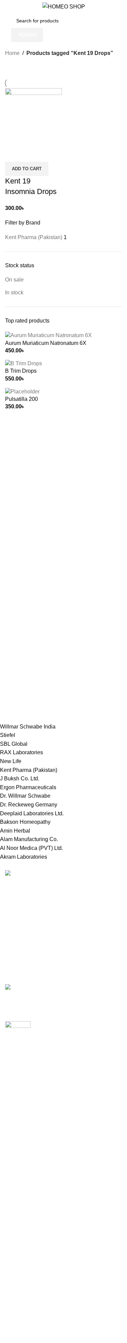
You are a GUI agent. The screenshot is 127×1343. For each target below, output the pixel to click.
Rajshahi (16, 1151)
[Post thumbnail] (63, 991)
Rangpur (15, 1164)
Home (12, 53)
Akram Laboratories (23, 857)
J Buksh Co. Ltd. (19, 778)
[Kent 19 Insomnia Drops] (33, 116)
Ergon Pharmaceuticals (28, 787)
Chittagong (18, 1101)
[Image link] (26, 874)
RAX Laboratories (21, 752)
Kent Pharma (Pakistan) (28, 770)
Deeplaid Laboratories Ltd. (32, 813)
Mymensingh (20, 1139)
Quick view (31, 153)
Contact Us (18, 1244)
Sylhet (12, 1177)
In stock (14, 292)
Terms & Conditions (28, 1231)
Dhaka (13, 1088)
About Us (16, 1269)
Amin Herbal (15, 831)
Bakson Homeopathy (25, 822)
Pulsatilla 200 (21, 399)
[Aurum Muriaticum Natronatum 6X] (48, 335)
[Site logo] (63, 6)
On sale (14, 280)
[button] (26, 169)
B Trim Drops (21, 371)
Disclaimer (18, 1295)
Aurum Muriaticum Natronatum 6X (45, 343)
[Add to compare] (13, 153)
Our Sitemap (20, 1256)
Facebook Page (24, 1336)
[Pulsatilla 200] (22, 391)
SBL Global (13, 744)
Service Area (20, 1282)
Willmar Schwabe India (28, 726)
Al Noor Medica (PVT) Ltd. (31, 848)
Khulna (13, 1126)
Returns (14, 1218)
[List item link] (63, 926)
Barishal (15, 1113)
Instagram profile (25, 1323)
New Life (10, 761)
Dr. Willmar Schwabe (25, 796)
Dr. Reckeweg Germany (28, 804)
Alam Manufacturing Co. (29, 839)
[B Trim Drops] (23, 363)
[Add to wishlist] (50, 153)
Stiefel (7, 735)
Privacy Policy (22, 1206)
